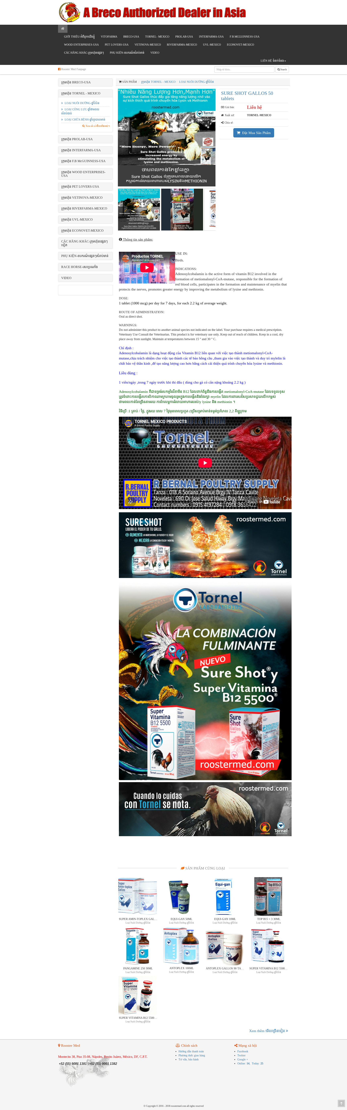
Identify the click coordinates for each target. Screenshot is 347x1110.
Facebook (242, 1051)
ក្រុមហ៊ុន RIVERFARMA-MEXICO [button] (84, 208)
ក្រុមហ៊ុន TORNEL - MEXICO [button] (80, 93)
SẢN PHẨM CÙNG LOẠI (204, 868)
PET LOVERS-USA (117, 44)
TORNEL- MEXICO (157, 36)
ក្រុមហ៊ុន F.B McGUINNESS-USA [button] (83, 161)
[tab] (85, 82)
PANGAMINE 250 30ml (138, 968)
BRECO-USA (131, 36)
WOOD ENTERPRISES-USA (81, 44)
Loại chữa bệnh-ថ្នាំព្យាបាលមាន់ (84, 119)
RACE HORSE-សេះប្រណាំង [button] (79, 267)
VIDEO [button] (66, 278)
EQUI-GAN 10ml (225, 919)
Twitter (241, 1055)
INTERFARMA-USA (211, 36)
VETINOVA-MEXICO (148, 44)
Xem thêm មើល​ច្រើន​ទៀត (267, 1031)
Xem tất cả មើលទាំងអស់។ (98, 126)
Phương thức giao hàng (192, 1055)
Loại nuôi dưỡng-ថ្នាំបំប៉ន (81, 103)
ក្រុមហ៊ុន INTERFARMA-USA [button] (81, 150)
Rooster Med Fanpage (73, 69)
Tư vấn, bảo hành (189, 1059)
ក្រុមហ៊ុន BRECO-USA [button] (76, 82)
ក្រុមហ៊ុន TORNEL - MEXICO (158, 81)
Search (283, 69)
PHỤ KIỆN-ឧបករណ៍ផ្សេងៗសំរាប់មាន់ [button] (84, 256)
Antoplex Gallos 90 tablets (225, 968)
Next (222, 137)
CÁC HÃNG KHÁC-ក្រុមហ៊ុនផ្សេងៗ (84, 52)
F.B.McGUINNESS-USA (244, 36)
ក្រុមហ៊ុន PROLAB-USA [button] (77, 139)
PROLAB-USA (184, 36)
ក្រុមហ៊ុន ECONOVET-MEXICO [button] (82, 230)
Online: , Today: (250, 1063)
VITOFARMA (109, 36)
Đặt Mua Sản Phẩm (256, 133)
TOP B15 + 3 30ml (268, 919)
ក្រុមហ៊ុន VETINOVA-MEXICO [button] (82, 197)
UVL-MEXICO (212, 44)
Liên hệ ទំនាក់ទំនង (272, 60)
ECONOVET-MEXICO (240, 44)
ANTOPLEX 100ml (181, 968)
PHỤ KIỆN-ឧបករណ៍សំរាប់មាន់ (127, 52)
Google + (242, 1059)
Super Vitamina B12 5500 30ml (138, 1017)
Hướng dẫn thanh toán (191, 1051)
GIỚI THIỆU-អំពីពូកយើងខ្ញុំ (79, 36)
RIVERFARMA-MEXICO (182, 44)
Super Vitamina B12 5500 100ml (268, 968)
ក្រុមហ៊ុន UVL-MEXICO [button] (77, 219)
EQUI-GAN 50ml (181, 919)
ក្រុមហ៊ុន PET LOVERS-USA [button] (80, 186)
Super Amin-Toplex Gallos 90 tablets (138, 919)
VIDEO (154, 52)
